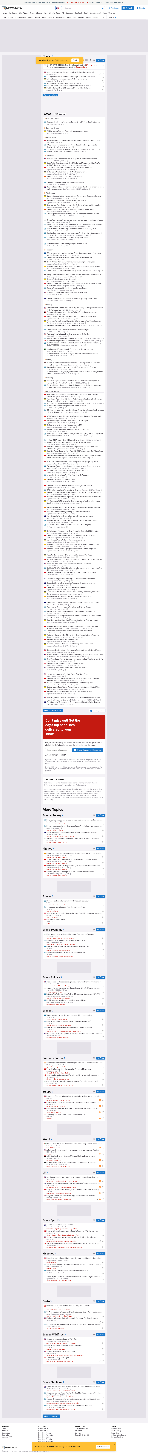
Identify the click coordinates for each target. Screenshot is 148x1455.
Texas (48, 917)
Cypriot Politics (57, 1085)
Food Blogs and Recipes (54, 1037)
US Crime (55, 917)
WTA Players (63, 1280)
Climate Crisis (54, 13)
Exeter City (49, 1229)
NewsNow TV (7, 1437)
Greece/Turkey (20, 17)
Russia (55, 1100)
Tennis (70, 1280)
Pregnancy (58, 1199)
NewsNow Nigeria (44, 1433)
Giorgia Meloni (51, 1073)
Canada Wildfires (62, 1343)
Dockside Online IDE (82, 1435)
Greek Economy (48, 17)
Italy (58, 1073)
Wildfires (68, 1025)
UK (20, 13)
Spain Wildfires (51, 1343)
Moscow (49, 1100)
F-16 (66, 992)
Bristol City (73, 1241)
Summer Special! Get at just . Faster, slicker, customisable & (72, 2)
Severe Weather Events (68, 1187)
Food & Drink (67, 1199)
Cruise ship (50, 1193)
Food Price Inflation (63, 944)
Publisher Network (81, 1429)
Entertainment (95, 13)
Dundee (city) (59, 1193)
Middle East (67, 1166)
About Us (5, 1431)
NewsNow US (43, 1431)
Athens (37, 17)
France (48, 992)
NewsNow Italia (43, 1437)
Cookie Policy (116, 1431)
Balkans (65, 824)
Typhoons (73, 1343)
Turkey (54, 830)
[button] (60, 114)
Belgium (58, 1112)
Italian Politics (65, 1073)
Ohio (47, 923)
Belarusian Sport (51, 1247)
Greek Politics (60, 17)
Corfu (102, 17)
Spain (48, 1067)
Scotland (68, 1193)
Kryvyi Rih (49, 1106)
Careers (78, 1433)
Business (69, 13)
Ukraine (39, 13)
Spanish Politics (62, 1067)
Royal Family (73, 1181)
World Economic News (66, 956)
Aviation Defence (57, 836)
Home (4, 13)
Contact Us (6, 1433)
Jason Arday (50, 1112)
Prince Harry (50, 1181)
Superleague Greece (61, 1229)
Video (54, 1268)
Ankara (54, 1019)
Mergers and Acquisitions (54, 1241)
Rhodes (30, 17)
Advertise (78, 1431)
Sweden (49, 1118)
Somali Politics (68, 1085)
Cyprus (48, 842)
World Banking (57, 938)
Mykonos (81, 17)
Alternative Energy (64, 986)
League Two (73, 1229)
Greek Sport (71, 17)
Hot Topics (13, 13)
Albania (48, 1079)
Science (111, 13)
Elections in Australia (69, 1391)
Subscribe (5, 1435)
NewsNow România (45, 1435)
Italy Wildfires (50, 1361)
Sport (86, 13)
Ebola (56, 1160)
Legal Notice (115, 1433)
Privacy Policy (89, 761)
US (59, 1148)
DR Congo (49, 1160)
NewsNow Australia (45, 1441)
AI (63, 13)
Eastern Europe (64, 1079)
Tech (105, 13)
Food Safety (50, 1199)
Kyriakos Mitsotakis (52, 1004)
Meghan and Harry (61, 1181)
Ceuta (53, 1067)
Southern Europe (68, 938)
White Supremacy (52, 1355)
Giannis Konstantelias (53, 1235)
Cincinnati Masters (76, 1247)
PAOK (77, 1235)
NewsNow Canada (45, 1439)
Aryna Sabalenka (63, 1247)
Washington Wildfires (66, 1355)
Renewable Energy (65, 1031)
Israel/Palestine (51, 1166)
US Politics (53, 1148)
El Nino (57, 1187)
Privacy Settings (117, 1437)
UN (60, 1160)
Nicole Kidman (51, 1262)
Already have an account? (55, 755)
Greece (10, 17)
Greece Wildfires (92, 17)
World (25, 13)
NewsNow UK (43, 1429)
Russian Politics (64, 1100)
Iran (45, 13)
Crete (4, 17)
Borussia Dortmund (68, 1235)
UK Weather (50, 1187)
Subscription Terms (118, 1435)
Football (78, 13)
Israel (60, 1166)
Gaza (32, 13)
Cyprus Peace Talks (72, 1403)
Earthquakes (56, 857)
